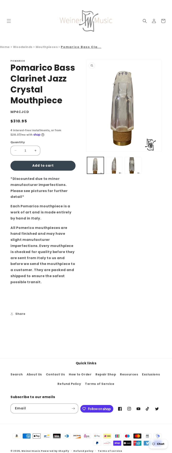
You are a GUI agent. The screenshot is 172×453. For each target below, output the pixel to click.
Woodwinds (23, 47)
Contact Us (55, 374)
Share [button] (20, 314)
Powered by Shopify (55, 451)
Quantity (17, 142)
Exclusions (151, 374)
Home (5, 47)
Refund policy (83, 451)
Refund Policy (69, 384)
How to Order (80, 374)
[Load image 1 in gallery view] (95, 165)
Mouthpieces (47, 47)
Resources (129, 374)
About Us (34, 374)
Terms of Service (100, 384)
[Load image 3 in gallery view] (133, 165)
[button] (8, 21)
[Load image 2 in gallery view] (114, 165)
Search (16, 374)
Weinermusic (30, 451)
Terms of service (110, 451)
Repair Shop (105, 374)
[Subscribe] (73, 408)
